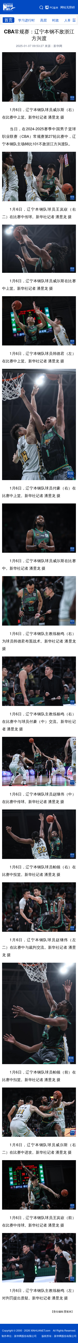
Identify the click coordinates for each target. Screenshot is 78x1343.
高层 (43, 20)
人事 (67, 20)
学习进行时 (26, 20)
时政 (55, 20)
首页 (8, 20)
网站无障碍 (67, 7)
